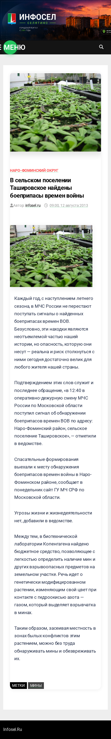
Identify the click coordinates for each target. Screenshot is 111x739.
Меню (10, 47)
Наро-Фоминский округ (34, 170)
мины (36, 685)
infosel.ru (32, 205)
